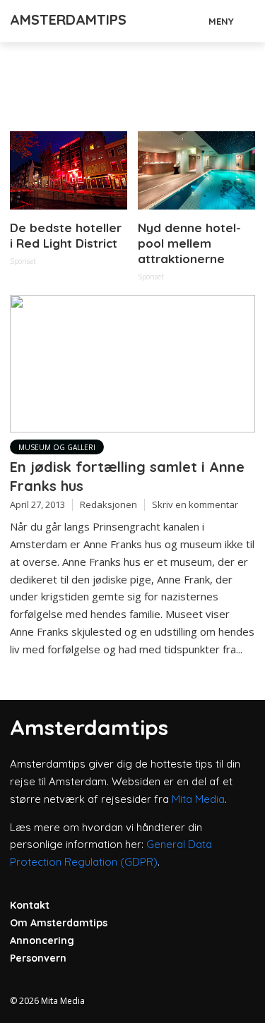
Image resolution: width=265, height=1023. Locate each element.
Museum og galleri (56, 447)
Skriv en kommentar (195, 504)
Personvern (38, 958)
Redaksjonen (108, 504)
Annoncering (42, 940)
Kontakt (29, 905)
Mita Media (198, 799)
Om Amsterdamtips (58, 922)
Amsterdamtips (68, 19)
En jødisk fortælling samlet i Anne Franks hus (127, 476)
